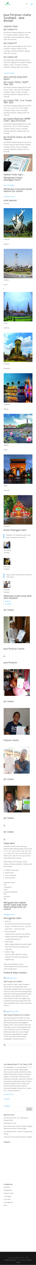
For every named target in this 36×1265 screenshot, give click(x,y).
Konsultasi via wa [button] (9, 196)
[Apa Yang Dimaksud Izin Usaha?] (11, 1011)
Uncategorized (8, 1202)
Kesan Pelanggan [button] (9, 185)
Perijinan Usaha (8, 1193)
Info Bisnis (7, 1187)
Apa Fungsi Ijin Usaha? (13, 981)
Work (5, 1205)
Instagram (7, 1106)
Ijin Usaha (8, 604)
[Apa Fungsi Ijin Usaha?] (10, 978)
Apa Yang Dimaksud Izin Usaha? (17, 1015)
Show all (7, 601)
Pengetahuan (8, 1190)
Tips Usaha (7, 1199)
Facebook (7, 1099)
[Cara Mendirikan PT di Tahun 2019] (18, 1045)
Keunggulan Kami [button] (9, 914)
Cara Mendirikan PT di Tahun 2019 (18, 1064)
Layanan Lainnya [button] (9, 73)
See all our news (9, 1094)
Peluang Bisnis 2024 (10, 1123)
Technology (7, 1196)
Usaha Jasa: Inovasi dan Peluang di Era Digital (18, 1137)
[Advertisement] (18, 1162)
